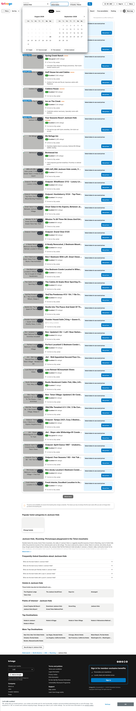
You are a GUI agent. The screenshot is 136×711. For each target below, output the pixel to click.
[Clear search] (47, 4)
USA (45, 653)
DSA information (53, 677)
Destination (26, 3)
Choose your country (14, 666)
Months (58, 11)
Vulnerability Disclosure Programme (59, 682)
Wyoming (53, 653)
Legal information (54, 672)
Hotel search (26, 653)
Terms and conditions (55, 669)
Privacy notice (53, 674)
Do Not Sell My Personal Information (60, 680)
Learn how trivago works (56, 692)
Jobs (9, 689)
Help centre (52, 689)
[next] (84, 16)
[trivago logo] (6, 3)
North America (37, 653)
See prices (105, 33)
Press (10, 694)
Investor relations (13, 692)
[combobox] (36, 3)
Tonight (30, 50)
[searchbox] (36, 5)
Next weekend (70, 50)
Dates (51, 11)
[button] (36, 4)
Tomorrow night (42, 50)
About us (11, 686)
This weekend (56, 50)
